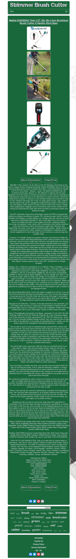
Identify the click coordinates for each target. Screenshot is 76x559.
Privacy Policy (38, 544)
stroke (59, 526)
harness (45, 526)
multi (48, 517)
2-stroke (19, 518)
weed (12, 518)
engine (19, 522)
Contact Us (38, 541)
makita (17, 513)
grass (35, 521)
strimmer (37, 517)
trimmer (61, 512)
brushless (26, 530)
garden (36, 529)
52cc (50, 513)
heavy (14, 522)
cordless (37, 526)
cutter (15, 529)
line (37, 513)
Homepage (39, 538)
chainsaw (28, 525)
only (32, 513)
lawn (64, 530)
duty (48, 522)
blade (60, 530)
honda (43, 522)
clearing (26, 518)
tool (12, 513)
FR (40, 550)
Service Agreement (38, 547)
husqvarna (26, 522)
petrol (18, 525)
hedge (44, 513)
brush (25, 512)
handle (62, 522)
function (55, 522)
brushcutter (60, 517)
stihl (52, 525)
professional (47, 530)
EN (37, 550)
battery (55, 530)
